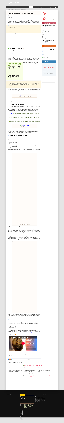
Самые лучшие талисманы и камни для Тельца (16, 71)
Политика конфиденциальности (40, 400)
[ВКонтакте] (8, 359)
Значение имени (25, 7)
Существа (45, 7)
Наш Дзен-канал (37, 401)
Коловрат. (36, 53)
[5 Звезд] (29, 359)
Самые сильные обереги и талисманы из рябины (16, 76)
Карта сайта (37, 396)
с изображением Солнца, (14, 53)
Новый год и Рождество (10, 390)
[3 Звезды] (28, 359)
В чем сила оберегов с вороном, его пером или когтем (29, 371)
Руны (42, 7)
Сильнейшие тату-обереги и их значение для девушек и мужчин (16, 67)
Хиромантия (35, 7)
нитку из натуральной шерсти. (29, 332)
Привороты (50, 7)
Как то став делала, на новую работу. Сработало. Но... (48, 50)
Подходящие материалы (13, 28)
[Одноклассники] (10, 359)
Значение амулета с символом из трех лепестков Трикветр (15, 371)
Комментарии (24, 15)
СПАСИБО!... (43, 55)
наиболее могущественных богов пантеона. (24, 51)
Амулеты (30, 7)
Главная (9, 362)
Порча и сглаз (35, 390)
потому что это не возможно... (47, 58)
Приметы (10, 7)
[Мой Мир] (11, 359)
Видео (21, 15)
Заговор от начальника (39, 397)
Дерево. (11, 113)
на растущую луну (27, 227)
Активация (10, 31)
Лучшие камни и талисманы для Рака (44, 371)
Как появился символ (12, 27)
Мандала (54, 7)
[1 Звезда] (27, 359)
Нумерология (19, 7)
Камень (11, 116)
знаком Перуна (10, 51)
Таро (39, 7)
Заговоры (14, 7)
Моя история (51, 17)
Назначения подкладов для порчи (40, 398)
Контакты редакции (38, 399)
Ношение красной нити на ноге (50, 25)
